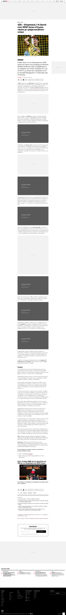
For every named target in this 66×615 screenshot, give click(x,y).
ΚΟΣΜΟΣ (24, 1)
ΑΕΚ (22, 22)
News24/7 (35, 592)
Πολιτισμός (2, 599)
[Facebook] (19, 80)
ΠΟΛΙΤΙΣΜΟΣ (37, 1)
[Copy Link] (26, 80)
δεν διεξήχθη (29, 453)
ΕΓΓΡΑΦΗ (57, 593)
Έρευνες (2, 605)
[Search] (64, 1)
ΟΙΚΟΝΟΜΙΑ (19, 1)
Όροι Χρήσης (19, 595)
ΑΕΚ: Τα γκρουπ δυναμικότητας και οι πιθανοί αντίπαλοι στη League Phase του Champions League (33, 507)
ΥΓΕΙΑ (47, 1)
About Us (19, 592)
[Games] (62, 1)
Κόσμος (2, 595)
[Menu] (1, 1)
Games (22, 518)
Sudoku (36, 518)
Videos (10, 598)
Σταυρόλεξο (32, 518)
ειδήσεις (23, 483)
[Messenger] (24, 80)
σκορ (27, 117)
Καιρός (50, 1)
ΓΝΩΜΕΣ (28, 1)
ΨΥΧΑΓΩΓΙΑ (43, 1)
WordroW (40, 518)
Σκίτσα (10, 595)
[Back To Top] (63, 614)
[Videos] (58, 1)
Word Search (45, 518)
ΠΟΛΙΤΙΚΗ (15, 1)
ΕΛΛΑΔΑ (10, 1)
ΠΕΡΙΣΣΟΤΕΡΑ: (20, 497)
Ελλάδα (2, 592)
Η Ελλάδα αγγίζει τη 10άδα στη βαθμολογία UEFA (29, 499)
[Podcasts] (60, 1)
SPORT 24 (29, 116)
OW (34, 598)
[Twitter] (21, 80)
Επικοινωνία (19, 598)
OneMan (35, 595)
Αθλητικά (19, 22)
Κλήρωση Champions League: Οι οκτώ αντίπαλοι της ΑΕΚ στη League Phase (33, 504)
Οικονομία (2, 598)
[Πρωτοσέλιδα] (57, 1)
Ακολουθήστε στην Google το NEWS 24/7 (25, 514)
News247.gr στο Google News (33, 482)
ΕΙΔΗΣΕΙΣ (54, 1)
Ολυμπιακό (31, 83)
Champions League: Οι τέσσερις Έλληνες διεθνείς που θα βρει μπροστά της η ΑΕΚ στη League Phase (33, 501)
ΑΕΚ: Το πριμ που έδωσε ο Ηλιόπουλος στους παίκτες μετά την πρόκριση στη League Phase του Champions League (32, 509)
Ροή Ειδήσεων (11, 592)
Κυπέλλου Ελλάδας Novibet (36, 87)
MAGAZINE (32, 1)
